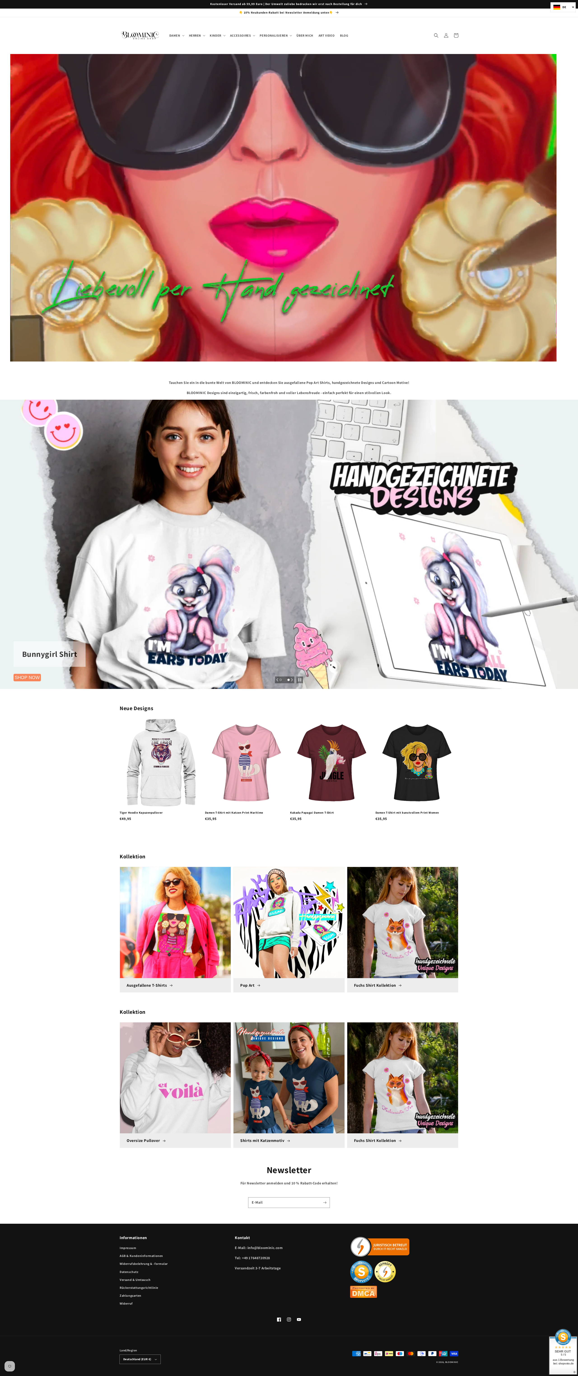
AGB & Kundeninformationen (141, 1256)
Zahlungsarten (130, 1296)
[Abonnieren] (325, 1202)
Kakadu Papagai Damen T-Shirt (312, 813)
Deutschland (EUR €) (137, 1359)
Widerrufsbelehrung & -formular (144, 1264)
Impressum (128, 1248)
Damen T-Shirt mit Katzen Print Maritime (234, 813)
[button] (436, 35)
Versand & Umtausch (135, 1280)
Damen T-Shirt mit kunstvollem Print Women (407, 813)
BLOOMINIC (451, 1362)
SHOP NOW (27, 678)
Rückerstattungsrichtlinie (139, 1288)
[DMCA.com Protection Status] (363, 1296)
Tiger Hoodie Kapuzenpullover (141, 813)
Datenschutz (129, 1272)
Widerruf (126, 1303)
